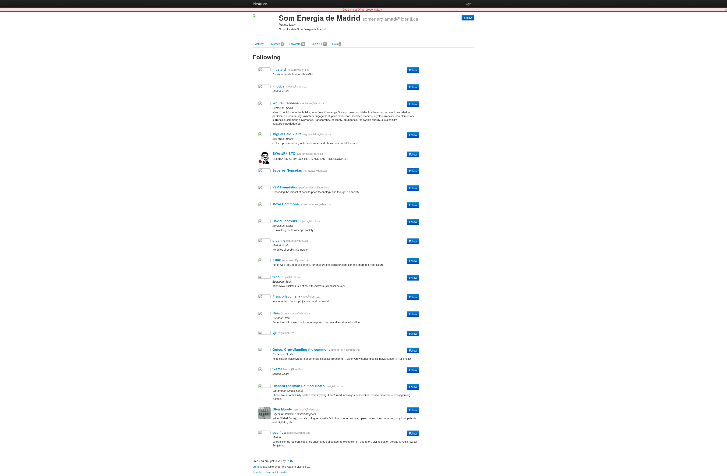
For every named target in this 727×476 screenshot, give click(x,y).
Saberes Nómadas (287, 170)
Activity (259, 44)
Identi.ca (260, 3)
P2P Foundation (285, 187)
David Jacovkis (284, 220)
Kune (276, 259)
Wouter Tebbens (285, 103)
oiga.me (278, 240)
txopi (276, 276)
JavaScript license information (271, 472)
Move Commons (285, 204)
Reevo (277, 313)
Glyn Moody (282, 409)
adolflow (279, 432)
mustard (279, 69)
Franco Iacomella (286, 296)
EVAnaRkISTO (284, 153)
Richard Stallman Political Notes (298, 385)
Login (468, 4)
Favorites (276, 44)
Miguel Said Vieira (287, 133)
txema (277, 369)
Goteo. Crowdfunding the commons (301, 349)
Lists (336, 44)
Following (318, 44)
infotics (278, 86)
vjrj (275, 332)
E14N (289, 461)
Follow (468, 18)
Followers (297, 44)
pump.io (257, 466)
